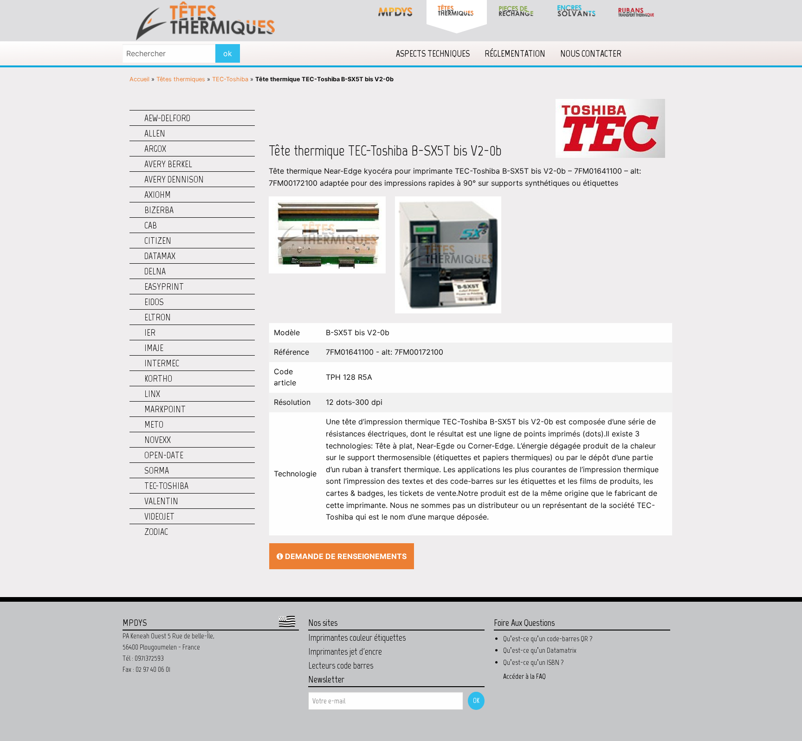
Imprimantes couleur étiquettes (357, 637)
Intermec (161, 363)
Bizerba (159, 209)
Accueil (139, 79)
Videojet (159, 516)
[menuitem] (432, 53)
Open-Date (163, 455)
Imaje (153, 347)
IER (149, 332)
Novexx (157, 439)
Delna (155, 271)
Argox (155, 148)
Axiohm (157, 194)
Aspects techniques (433, 53)
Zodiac (156, 531)
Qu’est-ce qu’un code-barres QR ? (548, 638)
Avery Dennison (174, 179)
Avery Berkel (168, 163)
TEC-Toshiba (230, 79)
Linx (152, 393)
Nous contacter (590, 53)
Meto (153, 424)
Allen (154, 133)
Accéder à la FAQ (524, 676)
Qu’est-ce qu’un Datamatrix (539, 650)
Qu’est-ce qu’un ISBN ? (533, 662)
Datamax (159, 255)
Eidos (154, 301)
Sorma (156, 470)
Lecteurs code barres (340, 665)
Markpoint (165, 409)
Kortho (158, 378)
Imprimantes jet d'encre (345, 651)
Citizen (157, 240)
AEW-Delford (167, 118)
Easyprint (164, 286)
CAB (150, 225)
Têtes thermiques (180, 79)
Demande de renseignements (345, 556)
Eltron (157, 317)
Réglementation (515, 53)
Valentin (161, 501)
